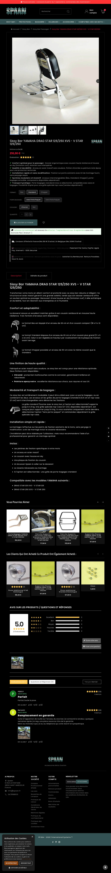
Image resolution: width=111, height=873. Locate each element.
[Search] (68, 11)
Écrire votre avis (92, 640)
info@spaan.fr (14, 791)
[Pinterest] (56, 842)
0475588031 (13, 794)
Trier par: (88, 682)
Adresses (52, 798)
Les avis (34, 791)
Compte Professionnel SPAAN (36, 785)
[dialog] (18, 852)
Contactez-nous (37, 827)
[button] (18, 868)
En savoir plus (26, 859)
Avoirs (50, 795)
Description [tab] (16, 276)
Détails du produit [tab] (39, 276)
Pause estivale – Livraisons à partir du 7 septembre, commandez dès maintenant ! (57, 2)
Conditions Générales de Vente (36, 807)
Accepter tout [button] (11, 863)
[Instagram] (59, 842)
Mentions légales (38, 813)
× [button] (32, 837)
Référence (14, 149)
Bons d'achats (54, 801)
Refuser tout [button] (26, 863)
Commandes (53, 792)
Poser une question (92, 646)
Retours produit (54, 789)
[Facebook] (53, 842)
